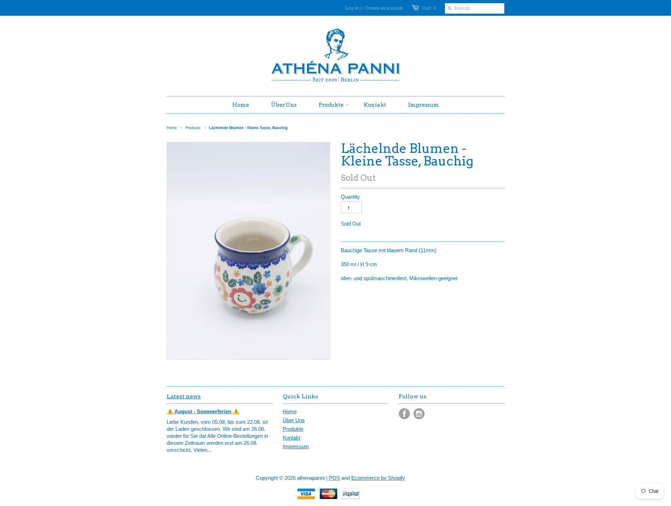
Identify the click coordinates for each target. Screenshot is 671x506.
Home (290, 411)
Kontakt (291, 438)
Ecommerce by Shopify (378, 478)
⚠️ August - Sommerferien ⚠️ (203, 411)
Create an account (384, 7)
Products (193, 128)
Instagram (419, 413)
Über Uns (294, 420)
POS (334, 478)
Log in (352, 7)
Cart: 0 (429, 7)
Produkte (293, 429)
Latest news (184, 396)
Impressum (296, 446)
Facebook (404, 413)
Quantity (350, 197)
